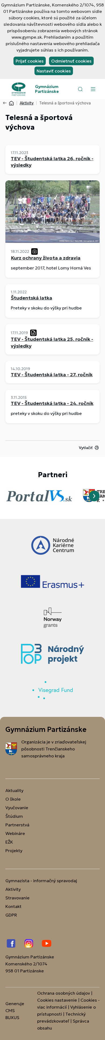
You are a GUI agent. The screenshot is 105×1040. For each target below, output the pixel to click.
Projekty (13, 850)
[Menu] (93, 89)
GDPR (11, 915)
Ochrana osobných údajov (63, 993)
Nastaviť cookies (54, 71)
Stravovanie (17, 897)
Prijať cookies (30, 61)
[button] (80, 89)
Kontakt (13, 906)
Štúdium (14, 816)
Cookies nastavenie (57, 1000)
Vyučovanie (16, 807)
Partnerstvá (17, 824)
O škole (13, 799)
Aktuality (14, 790)
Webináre (15, 833)
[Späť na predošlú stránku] (6, 103)
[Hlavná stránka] (11, 102)
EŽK (9, 842)
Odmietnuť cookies (71, 61)
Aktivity (27, 102)
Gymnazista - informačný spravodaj (41, 880)
